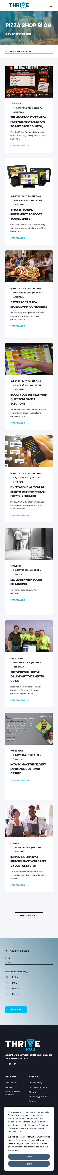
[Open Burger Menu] (51, 5)
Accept (29, 1156)
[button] (29, 915)
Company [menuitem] (34, 1077)
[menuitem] (11, 1082)
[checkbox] (29, 986)
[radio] (29, 978)
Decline (29, 1164)
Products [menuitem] (10, 1077)
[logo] (22, 1045)
